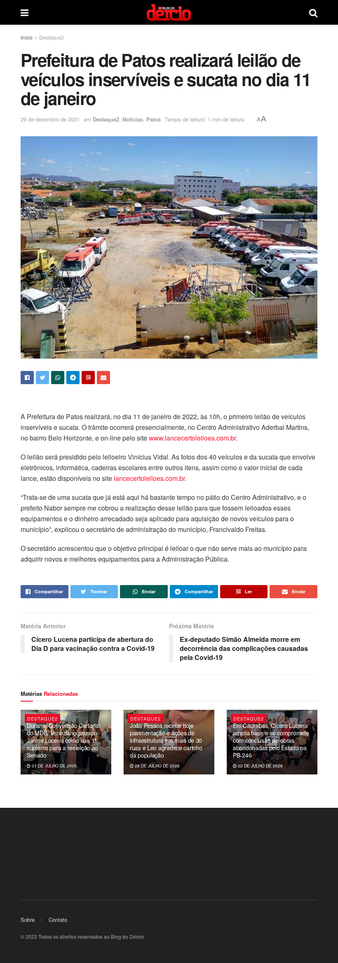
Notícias (132, 119)
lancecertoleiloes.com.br (149, 478)
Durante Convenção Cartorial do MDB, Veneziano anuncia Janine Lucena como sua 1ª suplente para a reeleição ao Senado (63, 740)
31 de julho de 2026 (54, 766)
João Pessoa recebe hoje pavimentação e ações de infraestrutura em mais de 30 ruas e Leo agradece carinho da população (166, 740)
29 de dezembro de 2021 (50, 119)
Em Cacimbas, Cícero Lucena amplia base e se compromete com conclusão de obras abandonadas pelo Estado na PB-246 (271, 740)
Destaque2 (51, 37)
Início (27, 37)
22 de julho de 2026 (260, 766)
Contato (58, 919)
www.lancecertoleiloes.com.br (192, 438)
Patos (153, 119)
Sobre (28, 919)
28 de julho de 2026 (157, 766)
